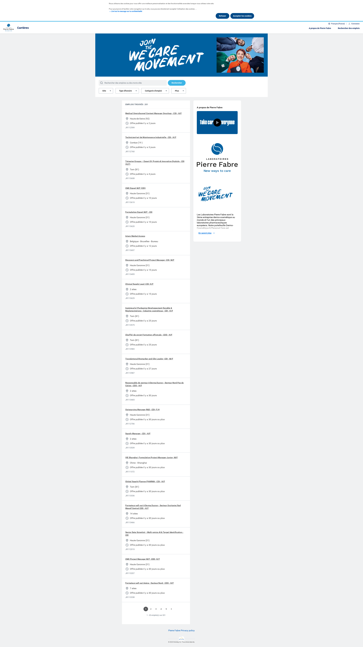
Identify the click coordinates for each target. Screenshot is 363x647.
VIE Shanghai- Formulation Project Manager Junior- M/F (151, 457)
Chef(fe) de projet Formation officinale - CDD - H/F (148, 335)
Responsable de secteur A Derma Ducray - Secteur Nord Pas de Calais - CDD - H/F (154, 384)
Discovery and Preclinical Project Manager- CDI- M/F (149, 260)
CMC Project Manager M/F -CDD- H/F (142, 559)
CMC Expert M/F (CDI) (135, 188)
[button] (217, 122)
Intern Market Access (135, 236)
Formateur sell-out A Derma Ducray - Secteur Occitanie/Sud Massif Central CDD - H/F (153, 506)
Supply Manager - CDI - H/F (137, 433)
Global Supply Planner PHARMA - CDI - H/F (145, 481)
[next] (171, 609)
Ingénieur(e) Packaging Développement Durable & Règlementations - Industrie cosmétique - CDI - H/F (149, 309)
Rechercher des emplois (349, 28)
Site (104, 91)
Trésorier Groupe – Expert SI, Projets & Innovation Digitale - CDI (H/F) (154, 162)
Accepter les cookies (242, 16)
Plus (177, 91)
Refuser (222, 16)
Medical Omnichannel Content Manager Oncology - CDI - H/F (153, 113)
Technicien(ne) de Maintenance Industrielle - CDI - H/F (150, 137)
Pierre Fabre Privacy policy (181, 630)
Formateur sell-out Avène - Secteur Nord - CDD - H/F (149, 583)
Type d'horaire (125, 91)
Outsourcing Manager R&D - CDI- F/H (142, 409)
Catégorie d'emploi (153, 91)
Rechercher (177, 83)
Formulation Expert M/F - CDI (138, 212)
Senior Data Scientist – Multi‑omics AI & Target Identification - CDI (154, 533)
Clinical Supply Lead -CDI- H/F (139, 284)
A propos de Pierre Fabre (320, 28)
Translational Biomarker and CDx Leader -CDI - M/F (149, 359)
